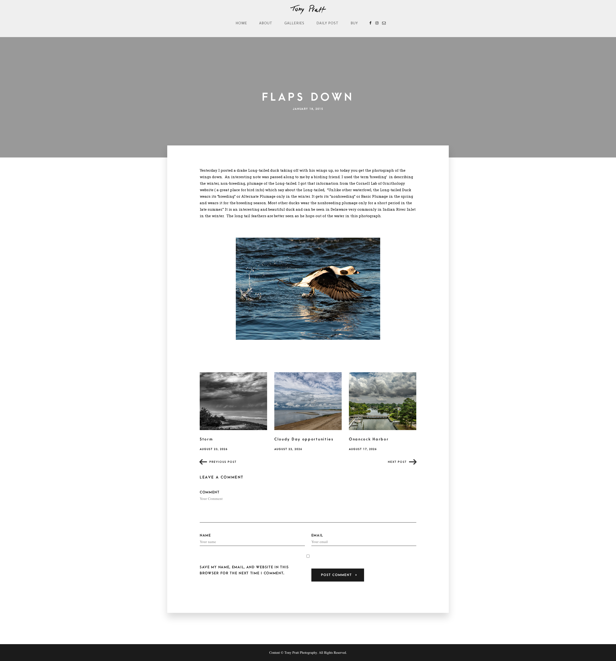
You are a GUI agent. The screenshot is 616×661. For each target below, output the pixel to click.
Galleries (294, 23)
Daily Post (327, 23)
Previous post (223, 462)
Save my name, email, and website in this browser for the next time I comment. (244, 570)
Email (317, 535)
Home (241, 23)
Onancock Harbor (369, 439)
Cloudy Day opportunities (304, 439)
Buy (354, 23)
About (265, 23)
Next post (397, 462)
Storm (206, 439)
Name (205, 535)
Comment (210, 492)
